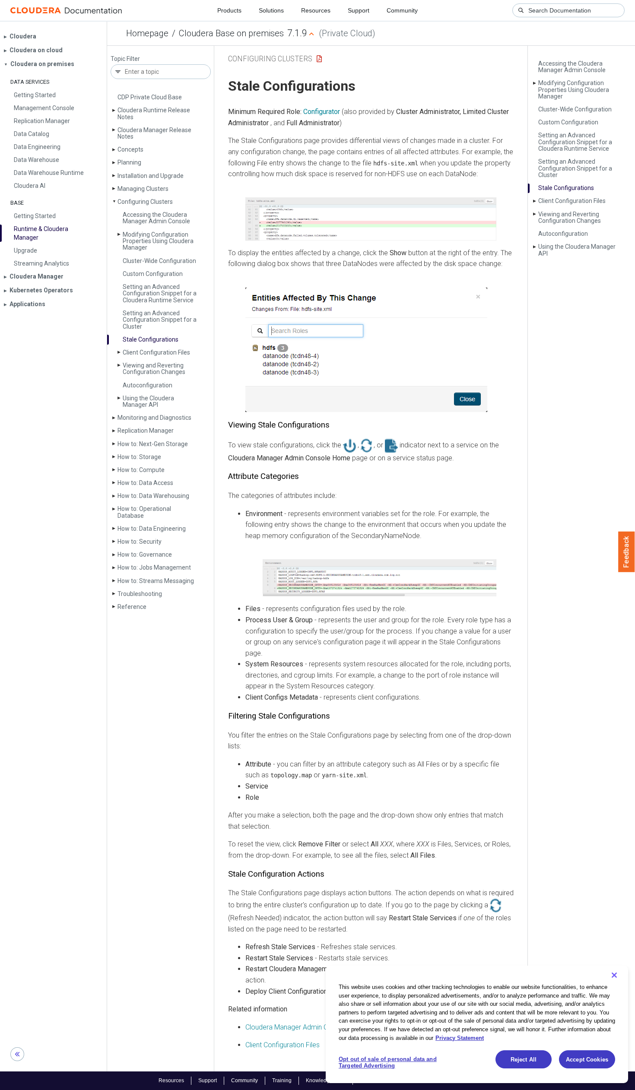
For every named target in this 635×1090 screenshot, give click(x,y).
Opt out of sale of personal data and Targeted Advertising (388, 1062)
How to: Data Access (145, 482)
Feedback (626, 552)
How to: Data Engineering (151, 528)
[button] (370, 218)
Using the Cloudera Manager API (148, 401)
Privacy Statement (459, 1037)
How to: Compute (141, 469)
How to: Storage (139, 456)
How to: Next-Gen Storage (152, 443)
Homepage (147, 33)
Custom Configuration (153, 273)
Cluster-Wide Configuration (159, 260)
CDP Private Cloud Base (149, 97)
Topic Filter (125, 59)
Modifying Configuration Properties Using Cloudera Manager (158, 241)
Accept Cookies (587, 1059)
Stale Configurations (150, 339)
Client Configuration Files (156, 352)
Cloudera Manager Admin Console (297, 1027)
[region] (477, 1024)
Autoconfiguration (147, 385)
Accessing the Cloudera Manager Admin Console (156, 218)
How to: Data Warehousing (153, 495)
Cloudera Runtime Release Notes (153, 113)
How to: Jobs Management (154, 567)
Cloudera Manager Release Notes (154, 133)
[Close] (614, 975)
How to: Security (139, 541)
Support (358, 10)
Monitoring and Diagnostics (154, 417)
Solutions (271, 10)
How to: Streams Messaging (155, 580)
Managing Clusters (142, 188)
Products (229, 10)
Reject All (524, 1059)
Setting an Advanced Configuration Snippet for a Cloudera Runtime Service (160, 293)
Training (282, 1080)
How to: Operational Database (144, 512)
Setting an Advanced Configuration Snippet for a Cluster (160, 320)
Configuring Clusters (145, 201)
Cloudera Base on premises (231, 33)
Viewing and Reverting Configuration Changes (154, 368)
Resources (315, 10)
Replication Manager (145, 430)
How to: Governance (144, 554)
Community (402, 10)
